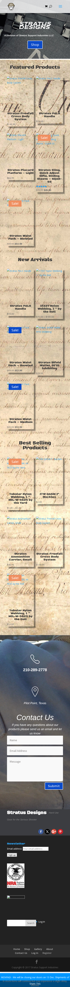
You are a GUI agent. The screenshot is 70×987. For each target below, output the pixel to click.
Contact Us (21, 953)
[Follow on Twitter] (47, 831)
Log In (34, 953)
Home (16, 949)
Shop (35, 44)
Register (47, 953)
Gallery (38, 949)
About (49, 949)
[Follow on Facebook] (40, 831)
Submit (54, 786)
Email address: (15, 848)
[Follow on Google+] (53, 831)
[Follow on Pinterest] (60, 831)
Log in (41, 921)
